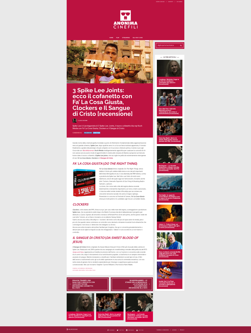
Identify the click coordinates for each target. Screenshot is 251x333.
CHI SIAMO (179, 1)
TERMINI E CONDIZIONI (163, 329)
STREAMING (126, 37)
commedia (75, 270)
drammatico (82, 270)
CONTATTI (170, 1)
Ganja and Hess (78, 252)
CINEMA (75, 268)
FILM (117, 37)
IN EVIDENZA (81, 268)
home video (89, 270)
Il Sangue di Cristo (106, 158)
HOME (111, 37)
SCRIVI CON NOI (160, 1)
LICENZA (174, 329)
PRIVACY (182, 329)
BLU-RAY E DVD (138, 37)
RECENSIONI (88, 268)
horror (93, 270)
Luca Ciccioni (83, 120)
